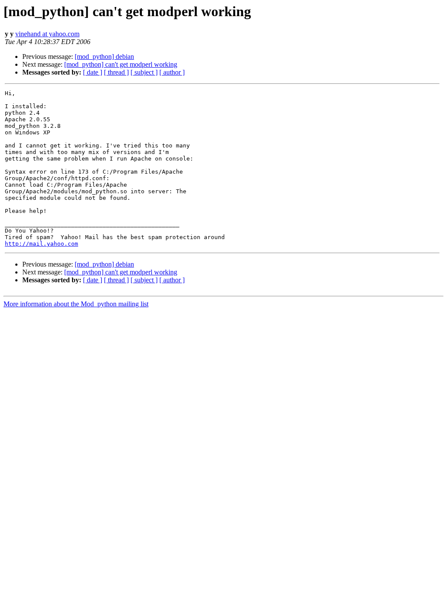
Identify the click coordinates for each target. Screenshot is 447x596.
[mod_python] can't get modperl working (120, 64)
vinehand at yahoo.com (47, 34)
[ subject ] (144, 72)
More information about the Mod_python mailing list (75, 304)
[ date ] (92, 72)
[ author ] (172, 72)
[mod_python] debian (104, 56)
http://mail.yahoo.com (41, 243)
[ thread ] (116, 72)
